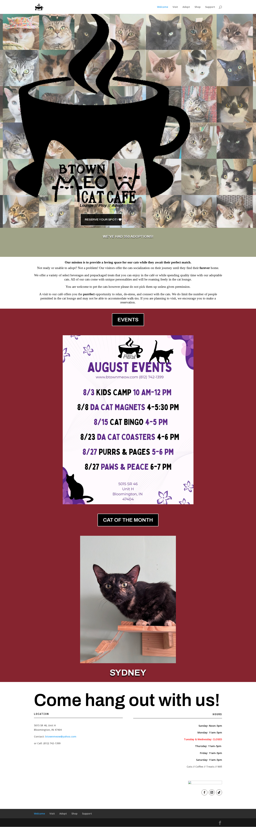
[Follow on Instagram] (212, 792)
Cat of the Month (128, 520)
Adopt (186, 7)
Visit (175, 7)
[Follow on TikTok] (219, 792)
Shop (198, 7)
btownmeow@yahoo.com (60, 736)
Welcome (162, 7)
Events (128, 319)
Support (210, 7)
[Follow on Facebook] (204, 792)
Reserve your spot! (101, 219)
